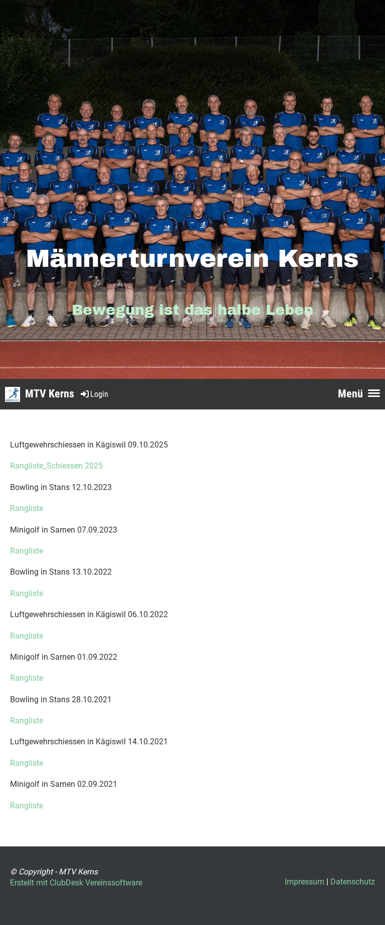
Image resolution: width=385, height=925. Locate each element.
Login (99, 394)
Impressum (304, 881)
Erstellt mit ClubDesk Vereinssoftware (76, 882)
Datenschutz (352, 881)
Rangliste (26, 508)
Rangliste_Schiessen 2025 (56, 466)
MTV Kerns (49, 393)
